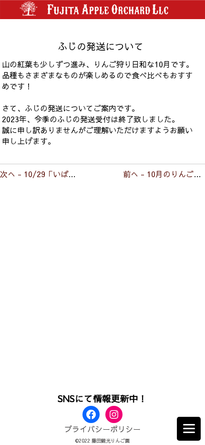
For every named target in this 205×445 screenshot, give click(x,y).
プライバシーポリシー (102, 429)
